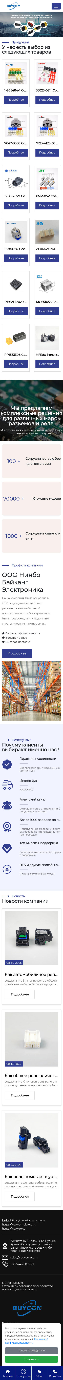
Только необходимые (31, 1350)
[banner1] (31, 24)
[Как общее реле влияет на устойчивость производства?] (31, 1039)
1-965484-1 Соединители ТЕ (15, 92)
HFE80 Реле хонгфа (47, 356)
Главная (8, 1373)
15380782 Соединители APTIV (15, 251)
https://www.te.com (15, 1228)
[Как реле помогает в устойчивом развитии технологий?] (31, 1140)
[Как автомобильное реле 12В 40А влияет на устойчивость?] (31, 938)
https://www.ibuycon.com (27, 1220)
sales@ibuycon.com (23, 1257)
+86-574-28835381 (22, 1264)
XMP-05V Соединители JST (47, 198)
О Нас (39, 1373)
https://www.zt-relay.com (18, 1224)
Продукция (23, 1373)
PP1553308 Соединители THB (15, 356)
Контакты (55, 1373)
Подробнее (16, 99)
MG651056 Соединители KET (47, 304)
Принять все (31, 1359)
